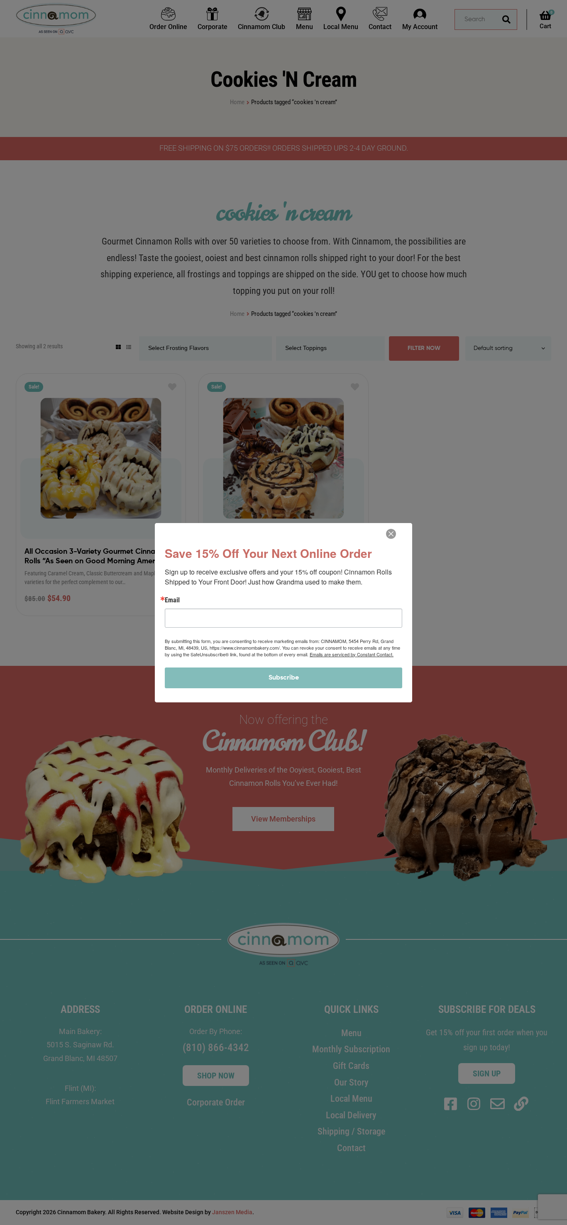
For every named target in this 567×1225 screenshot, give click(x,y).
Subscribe (284, 678)
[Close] (391, 534)
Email (172, 600)
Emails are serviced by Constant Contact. (351, 654)
